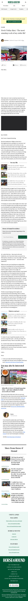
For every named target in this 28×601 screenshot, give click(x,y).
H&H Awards (4, 9)
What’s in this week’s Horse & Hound (14, 520)
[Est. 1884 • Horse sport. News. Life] (14, 2)
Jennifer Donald (6, 479)
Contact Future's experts (14, 567)
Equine (3, 27)
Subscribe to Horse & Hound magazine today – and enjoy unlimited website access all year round (14, 389)
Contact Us (14, 536)
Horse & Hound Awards (14, 547)
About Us (14, 534)
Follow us (16, 65)
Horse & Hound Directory (14, 549)
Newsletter (24, 65)
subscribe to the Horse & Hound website (14, 362)
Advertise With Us (14, 539)
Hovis (7, 40)
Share (4, 65)
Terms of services (20, 241)
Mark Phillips (5, 504)
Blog (23, 40)
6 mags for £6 (13, 9)
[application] (14, 123)
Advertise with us (14, 576)
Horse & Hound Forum (14, 552)
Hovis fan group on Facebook (14, 436)
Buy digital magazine (14, 569)
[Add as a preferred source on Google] (14, 585)
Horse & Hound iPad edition (14, 523)
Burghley (21, 9)
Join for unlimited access (14, 21)
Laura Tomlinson (6, 491)
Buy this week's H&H (14, 564)
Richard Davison (6, 466)
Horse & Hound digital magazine (14, 526)
